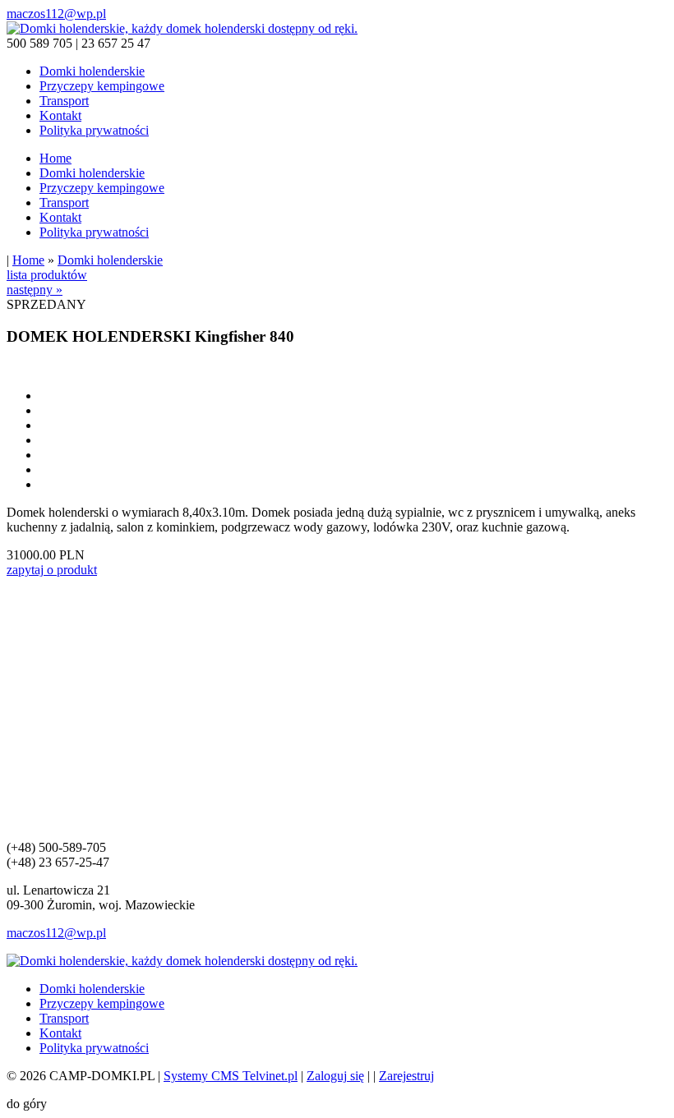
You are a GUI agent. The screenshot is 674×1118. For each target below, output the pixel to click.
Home (55, 158)
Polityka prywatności (94, 130)
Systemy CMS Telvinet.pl (231, 1076)
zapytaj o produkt (52, 570)
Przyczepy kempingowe (101, 86)
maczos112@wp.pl (56, 14)
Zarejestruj (406, 1076)
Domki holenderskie (92, 71)
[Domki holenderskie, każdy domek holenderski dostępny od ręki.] (182, 28)
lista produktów (47, 275)
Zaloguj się (335, 1076)
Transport (64, 101)
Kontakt (60, 115)
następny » (34, 290)
